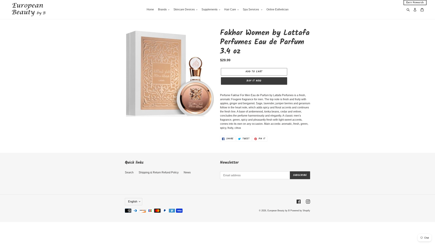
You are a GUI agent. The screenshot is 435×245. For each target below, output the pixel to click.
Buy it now (254, 81)
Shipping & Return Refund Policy (159, 172)
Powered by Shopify (300, 210)
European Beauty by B (278, 210)
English (132, 201)
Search (129, 172)
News (187, 172)
